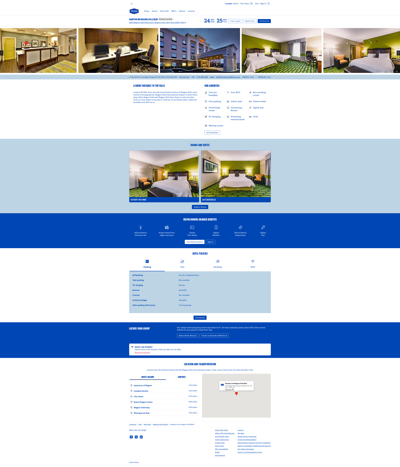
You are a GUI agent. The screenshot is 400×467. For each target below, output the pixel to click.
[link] (202, 77)
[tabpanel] (200, 292)
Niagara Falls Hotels (160, 424)
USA (140, 424)
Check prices (265, 21)
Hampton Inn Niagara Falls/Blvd (182, 424)
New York (147, 424)
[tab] (147, 264)
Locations (132, 424)
